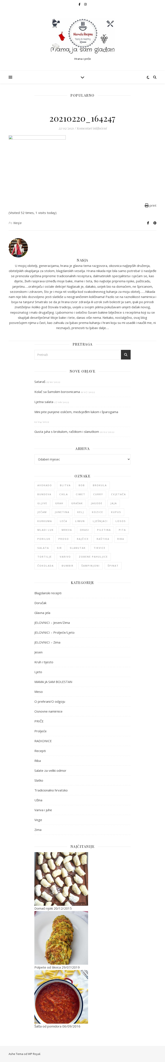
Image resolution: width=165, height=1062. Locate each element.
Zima (37, 829)
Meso (38, 691)
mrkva (67, 529)
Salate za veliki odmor (50, 770)
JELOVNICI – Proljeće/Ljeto (54, 632)
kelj (80, 512)
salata (43, 547)
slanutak (78, 547)
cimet (80, 494)
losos (121, 521)
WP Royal (34, 1054)
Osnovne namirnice (48, 711)
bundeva (44, 494)
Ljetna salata (43, 402)
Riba (37, 760)
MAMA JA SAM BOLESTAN (53, 682)
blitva (65, 485)
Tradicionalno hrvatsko (51, 790)
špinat (113, 565)
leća (63, 521)
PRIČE (39, 721)
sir (59, 547)
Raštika (103, 538)
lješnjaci (100, 521)
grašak (77, 503)
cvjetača (118, 494)
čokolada (45, 565)
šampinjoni (90, 565)
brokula (100, 485)
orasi (84, 529)
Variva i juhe (43, 810)
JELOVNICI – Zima (47, 642)
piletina (104, 529)
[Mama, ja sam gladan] (82, 36)
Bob (82, 485)
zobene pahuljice (93, 556)
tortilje (44, 556)
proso (63, 538)
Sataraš (39, 381)
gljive (42, 503)
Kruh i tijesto (43, 662)
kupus (116, 512)
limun (80, 521)
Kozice (97, 512)
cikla (63, 494)
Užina (38, 800)
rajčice (83, 538)
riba (120, 538)
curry (98, 494)
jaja (113, 503)
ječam (42, 512)
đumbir (67, 565)
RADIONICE (43, 741)
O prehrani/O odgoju (49, 701)
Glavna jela (42, 613)
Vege (38, 820)
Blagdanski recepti (47, 593)
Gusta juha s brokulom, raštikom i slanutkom (66, 431)
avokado (44, 485)
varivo (65, 556)
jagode (96, 503)
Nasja (17, 223)
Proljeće (40, 731)
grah (59, 503)
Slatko (38, 780)
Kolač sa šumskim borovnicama (57, 392)
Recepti (40, 751)
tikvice (99, 547)
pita (122, 529)
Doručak (40, 603)
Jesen (38, 652)
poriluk (43, 538)
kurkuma (44, 521)
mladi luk (45, 529)
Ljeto (38, 672)
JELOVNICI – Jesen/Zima (52, 622)
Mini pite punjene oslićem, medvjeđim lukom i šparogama (76, 412)
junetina (62, 512)
